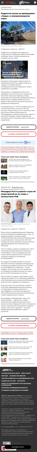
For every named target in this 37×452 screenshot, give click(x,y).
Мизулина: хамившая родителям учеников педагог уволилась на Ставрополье (21, 353)
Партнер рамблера (17, 443)
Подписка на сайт (8, 381)
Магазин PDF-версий (17, 376)
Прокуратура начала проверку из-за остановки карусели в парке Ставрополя (20, 160)
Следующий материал (17, 447)
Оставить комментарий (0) (18, 134)
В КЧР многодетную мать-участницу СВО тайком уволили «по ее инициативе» (20, 347)
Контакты (21, 381)
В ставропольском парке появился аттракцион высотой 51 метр (18, 171)
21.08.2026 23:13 (6, 187)
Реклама (4, 376)
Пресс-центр (26, 373)
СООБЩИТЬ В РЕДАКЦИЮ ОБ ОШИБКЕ (14, 390)
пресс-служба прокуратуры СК (11, 46)
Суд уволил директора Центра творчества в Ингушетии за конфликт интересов (21, 341)
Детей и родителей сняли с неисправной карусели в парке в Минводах (20, 165)
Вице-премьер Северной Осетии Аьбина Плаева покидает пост (20, 359)
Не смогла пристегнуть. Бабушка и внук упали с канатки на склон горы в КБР (20, 177)
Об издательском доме (10, 373)
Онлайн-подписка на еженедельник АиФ (17, 378)
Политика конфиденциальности (14, 388)
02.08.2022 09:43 (6, 7)
